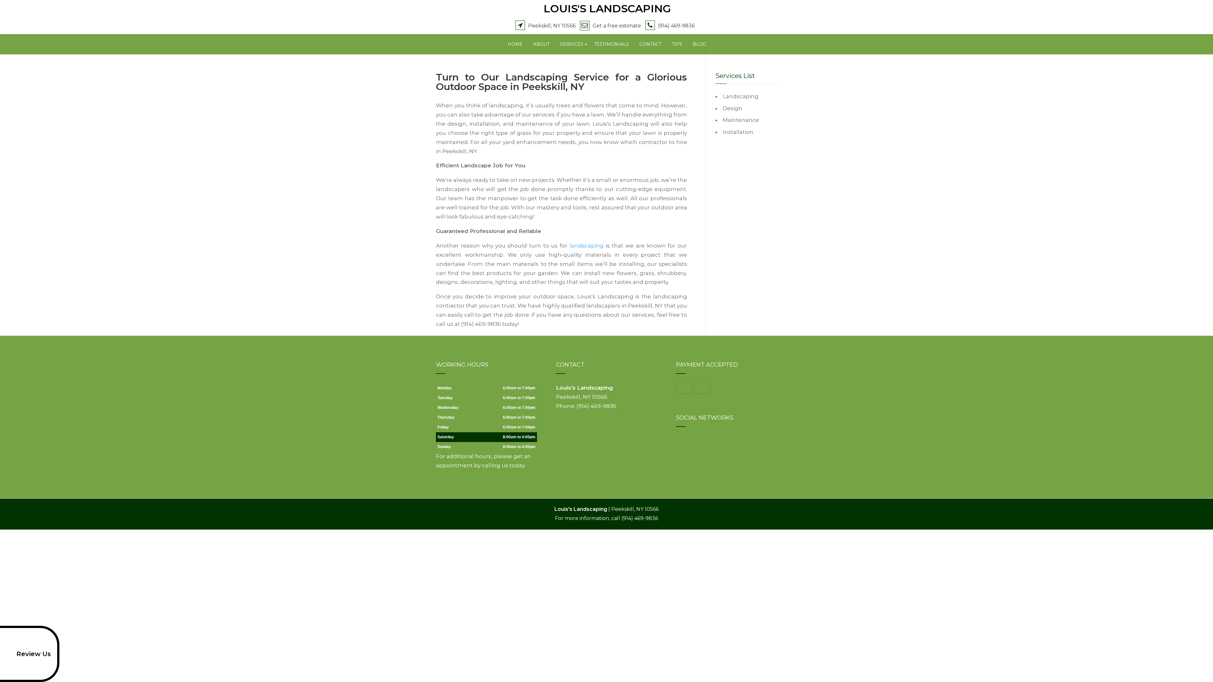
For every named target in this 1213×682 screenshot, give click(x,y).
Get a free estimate (617, 26)
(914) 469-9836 (676, 26)
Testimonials (611, 44)
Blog (699, 44)
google (681, 441)
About (541, 44)
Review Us (33, 654)
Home (515, 44)
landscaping (587, 245)
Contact (650, 44)
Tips (677, 44)
